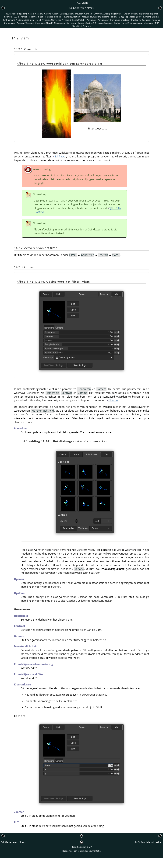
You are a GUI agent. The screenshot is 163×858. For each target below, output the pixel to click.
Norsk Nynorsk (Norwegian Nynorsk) (53, 19)
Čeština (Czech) (51, 13)
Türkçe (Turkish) (121, 22)
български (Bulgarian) (16, 13)
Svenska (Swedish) (104, 22)
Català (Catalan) (35, 13)
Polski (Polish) (78, 19)
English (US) (116, 13)
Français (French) (53, 16)
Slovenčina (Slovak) (44, 22)
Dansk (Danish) (67, 13)
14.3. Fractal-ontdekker (148, 842)
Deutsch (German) (83, 13)
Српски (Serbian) (86, 22)
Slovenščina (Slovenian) (65, 22)
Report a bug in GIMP (81, 846)
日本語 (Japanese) (126, 16)
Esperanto (144, 13)
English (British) (131, 13)
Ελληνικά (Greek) (102, 13)
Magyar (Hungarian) (91, 16)
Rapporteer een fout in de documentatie (81, 850)
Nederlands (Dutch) (25, 19)
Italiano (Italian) (109, 16)
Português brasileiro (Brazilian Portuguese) (130, 19)
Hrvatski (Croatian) (72, 16)
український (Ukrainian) (141, 22)
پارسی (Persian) (21, 16)
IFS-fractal (60, 156)
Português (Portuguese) (97, 19)
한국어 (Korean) (143, 16)
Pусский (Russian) (25, 22)
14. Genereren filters (13, 842)
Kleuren (113, 400)
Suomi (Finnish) (36, 16)
